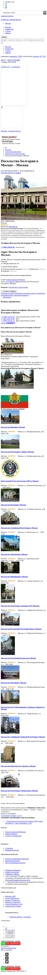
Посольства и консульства (15, 154)
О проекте (9, 848)
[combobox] (23, 13)
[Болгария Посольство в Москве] (18, 388)
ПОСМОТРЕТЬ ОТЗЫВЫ (11, 173)
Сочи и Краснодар (12, 898)
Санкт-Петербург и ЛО (14, 904)
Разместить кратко (12, 872)
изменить (7, 16)
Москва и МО (10, 896)
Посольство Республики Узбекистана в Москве (19, 791)
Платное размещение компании (17, 859)
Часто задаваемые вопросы (15, 863)
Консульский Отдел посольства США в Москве (20, 481)
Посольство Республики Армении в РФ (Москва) (20, 606)
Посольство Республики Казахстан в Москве (18, 658)
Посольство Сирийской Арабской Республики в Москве (23, 737)
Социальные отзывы (11, 816)
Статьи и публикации (13, 836)
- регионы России (11, 131)
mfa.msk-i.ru (13, 226)
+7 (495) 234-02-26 (8, 247)
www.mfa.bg (10, 282)
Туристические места (13, 152)
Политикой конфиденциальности (17, 880)
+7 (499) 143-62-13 (8, 321)
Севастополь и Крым (13, 906)
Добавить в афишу (12, 874)
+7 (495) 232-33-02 (8, 319)
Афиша (8, 33)
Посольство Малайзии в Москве (13, 683)
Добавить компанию (13, 870)
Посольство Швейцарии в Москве (14, 577)
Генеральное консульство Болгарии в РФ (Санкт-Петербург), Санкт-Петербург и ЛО (24, 822)
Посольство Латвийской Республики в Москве (19, 528)
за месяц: (39, 56)
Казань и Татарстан (12, 900)
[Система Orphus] (11, 144)
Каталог (8, 27)
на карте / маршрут (9, 291)
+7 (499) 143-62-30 (8, 317)
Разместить (9, 29)
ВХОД (3, 60)
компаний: (15, 56)
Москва (8, 23)
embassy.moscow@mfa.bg (15, 280)
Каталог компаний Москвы (15, 832)
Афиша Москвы (11, 834)
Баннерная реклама (12, 861)
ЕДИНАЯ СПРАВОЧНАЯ (11, 20)
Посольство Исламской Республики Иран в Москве (21, 629)
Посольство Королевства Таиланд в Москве (18, 766)
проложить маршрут (21, 295)
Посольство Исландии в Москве (13, 505)
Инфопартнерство (12, 850)
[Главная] (5, 148)
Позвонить (6, 297)
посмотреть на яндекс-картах (25, 293)
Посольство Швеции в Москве (13, 427)
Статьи (7, 31)
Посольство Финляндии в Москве (14, 554)
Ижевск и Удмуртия (12, 902)
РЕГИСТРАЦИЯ (13, 60)
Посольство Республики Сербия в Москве (17, 452)
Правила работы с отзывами (20, 917)
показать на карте (7, 293)
